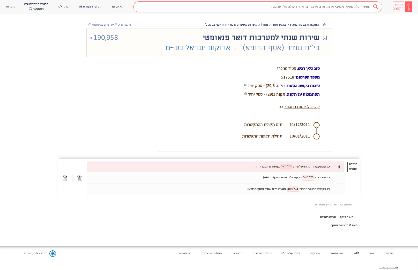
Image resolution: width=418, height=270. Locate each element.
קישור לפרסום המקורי (302, 107)
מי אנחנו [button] (117, 6)
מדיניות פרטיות (262, 253)
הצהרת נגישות (388, 267)
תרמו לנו (237, 253)
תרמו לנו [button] (63, 6)
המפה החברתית (211, 253)
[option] (215, 166)
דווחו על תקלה (290, 253)
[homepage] (402, 6)
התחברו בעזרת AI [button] (90, 6)
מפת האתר (337, 253)
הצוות (372, 253)
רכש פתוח (185, 253)
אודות (390, 253)
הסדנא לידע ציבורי (35, 253)
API (356, 253)
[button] (257, 6)
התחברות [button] (12, 6)
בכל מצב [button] (286, 166)
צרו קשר (315, 253)
